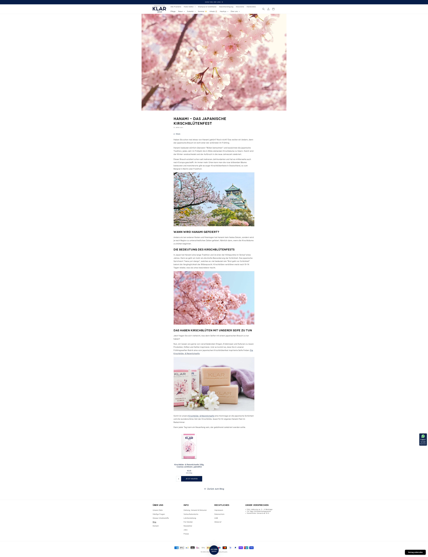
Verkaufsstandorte (191, 514)
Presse (186, 534)
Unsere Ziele (158, 510)
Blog (154, 522)
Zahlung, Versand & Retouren (195, 510)
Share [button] (178, 134)
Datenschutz (219, 514)
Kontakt (156, 526)
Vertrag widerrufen (415, 552)
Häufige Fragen (159, 514)
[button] (189, 6)
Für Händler (188, 522)
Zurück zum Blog (215, 489)
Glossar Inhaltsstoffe (161, 518)
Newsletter (188, 526)
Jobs (185, 530)
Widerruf (217, 522)
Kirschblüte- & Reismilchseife (201, 416)
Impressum (218, 510)
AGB (216, 518)
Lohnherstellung (190, 518)
